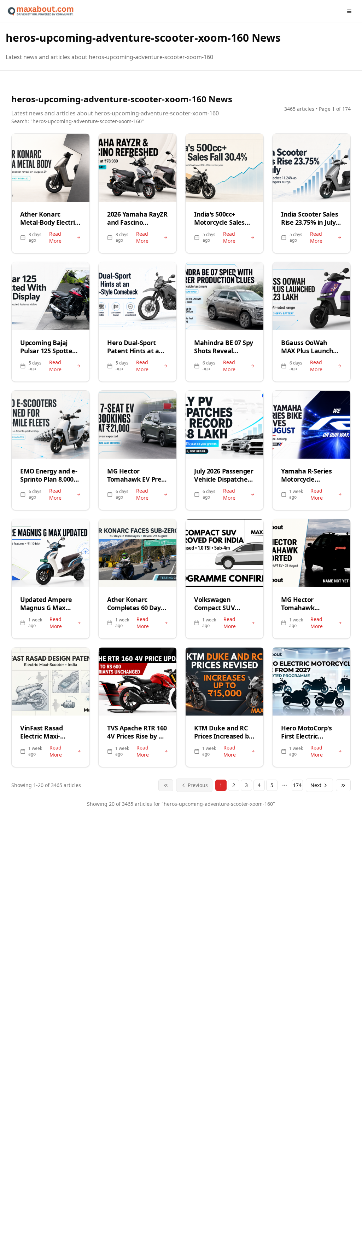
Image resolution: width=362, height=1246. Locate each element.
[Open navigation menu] (349, 11)
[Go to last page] (343, 785)
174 (297, 785)
